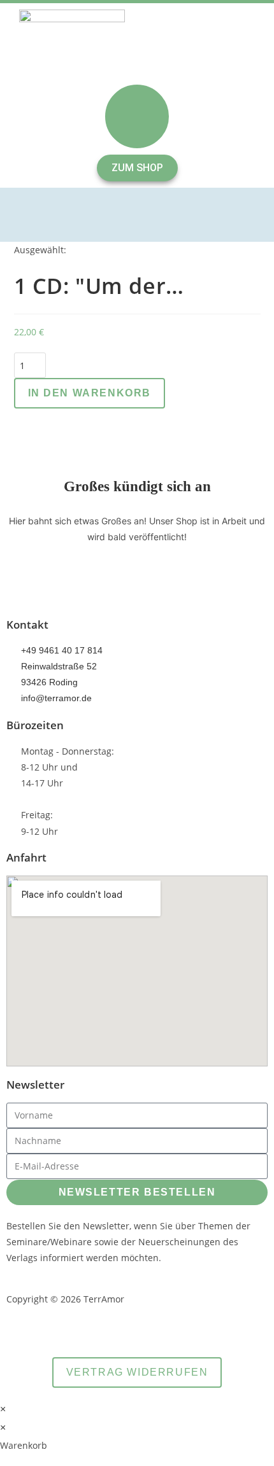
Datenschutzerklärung (101, 1328)
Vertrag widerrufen (137, 1372)
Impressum (198, 1328)
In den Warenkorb (90, 392)
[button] (137, 214)
